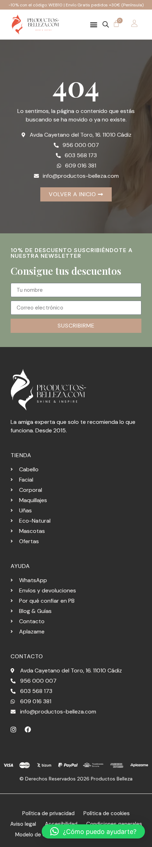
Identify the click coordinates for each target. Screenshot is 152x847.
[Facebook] (28, 729)
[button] (94, 24)
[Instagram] (13, 729)
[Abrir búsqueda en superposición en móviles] (105, 24)
